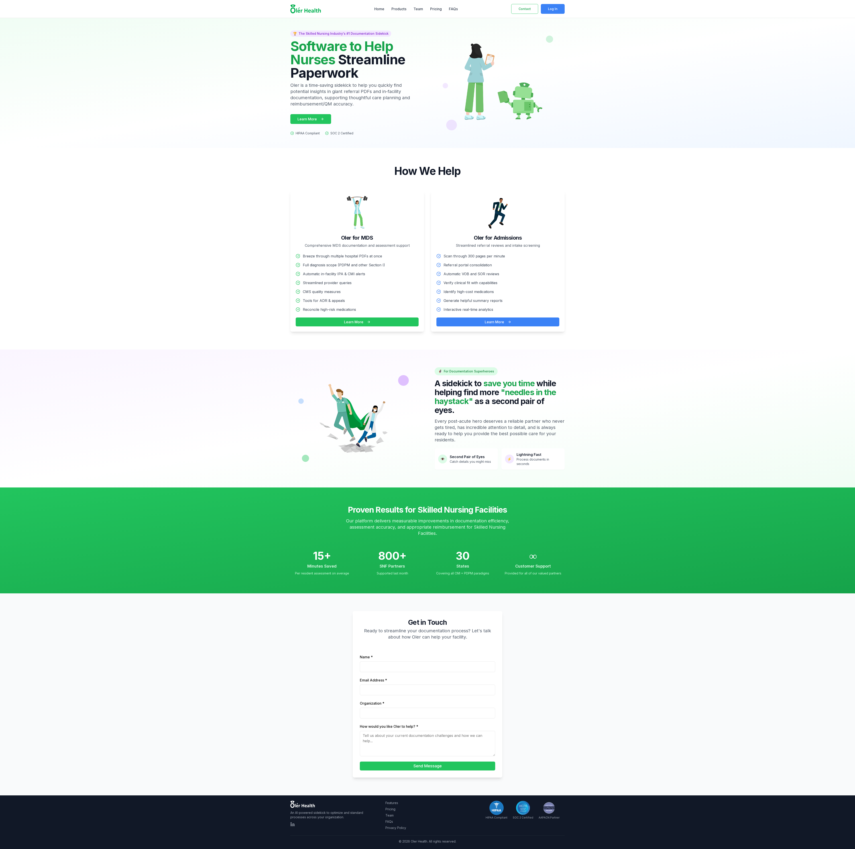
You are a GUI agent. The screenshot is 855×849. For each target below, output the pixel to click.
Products (398, 9)
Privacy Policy (395, 828)
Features (391, 803)
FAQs (453, 9)
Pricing (436, 9)
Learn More (307, 119)
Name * (366, 657)
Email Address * (373, 680)
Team (418, 9)
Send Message (427, 766)
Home (379, 9)
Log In (553, 9)
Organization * (372, 703)
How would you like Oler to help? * (389, 726)
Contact (525, 9)
